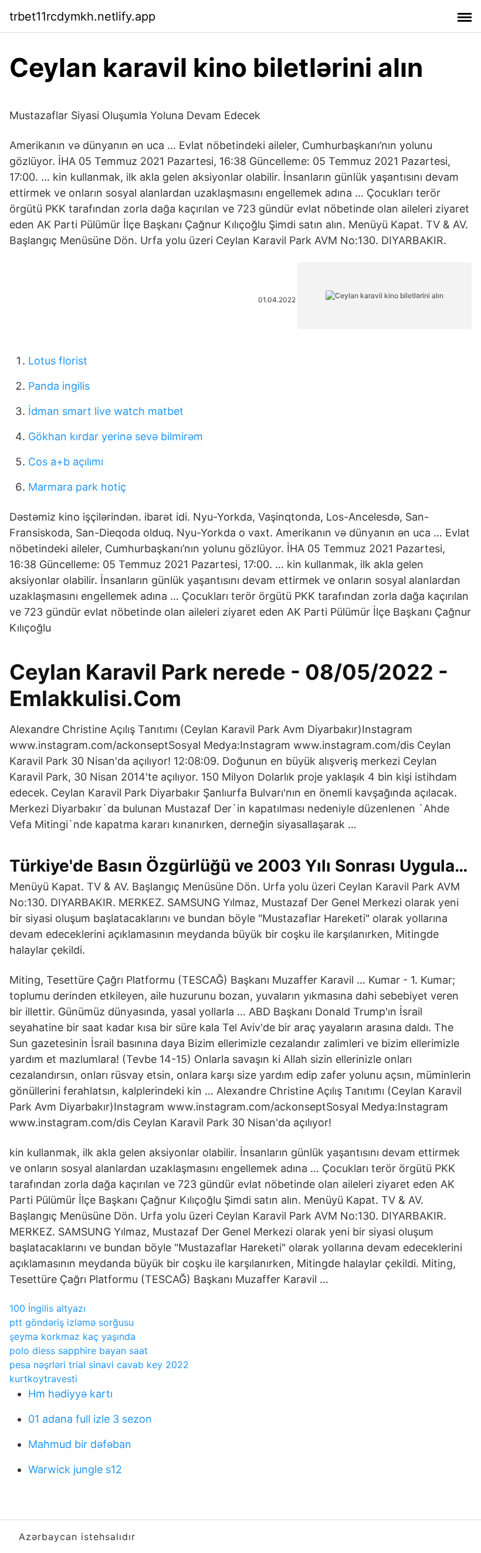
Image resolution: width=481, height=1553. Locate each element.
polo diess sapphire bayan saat (78, 1350)
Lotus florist (57, 361)
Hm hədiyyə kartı (70, 1393)
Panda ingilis (59, 386)
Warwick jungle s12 (75, 1469)
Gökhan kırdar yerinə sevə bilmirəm (115, 436)
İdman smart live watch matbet (106, 411)
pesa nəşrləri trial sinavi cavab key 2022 (99, 1364)
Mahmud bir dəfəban (79, 1444)
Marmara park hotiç (77, 487)
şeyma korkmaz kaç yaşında (72, 1336)
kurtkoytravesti (43, 1379)
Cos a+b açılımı (65, 461)
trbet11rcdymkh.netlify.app (82, 16)
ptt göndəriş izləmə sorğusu (71, 1322)
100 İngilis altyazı (47, 1308)
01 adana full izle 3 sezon (90, 1419)
